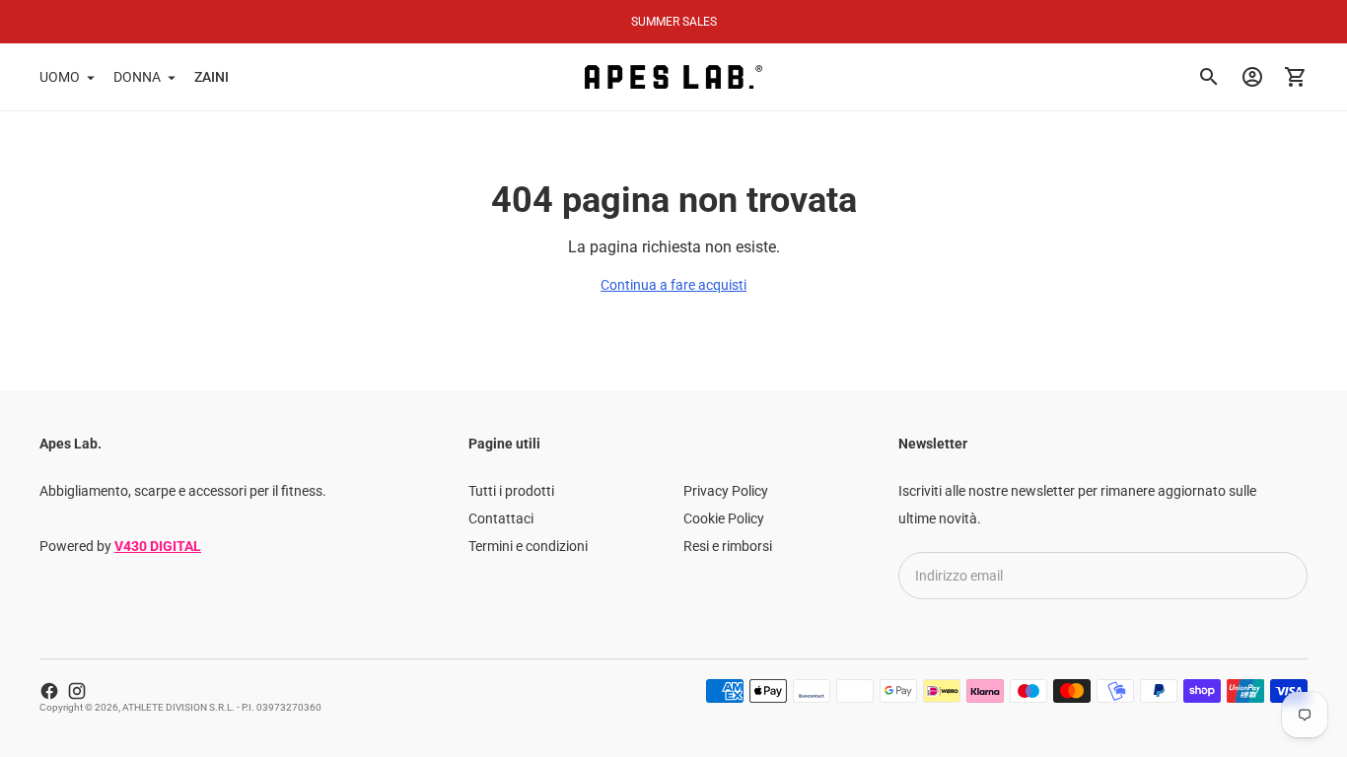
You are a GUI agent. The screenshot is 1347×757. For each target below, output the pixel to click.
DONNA (137, 77)
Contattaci (500, 518)
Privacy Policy (725, 491)
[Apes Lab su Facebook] (49, 691)
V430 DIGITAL (157, 546)
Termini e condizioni (528, 546)
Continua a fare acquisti (673, 285)
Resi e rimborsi (727, 546)
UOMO (59, 77)
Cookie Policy (723, 518)
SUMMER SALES (674, 22)
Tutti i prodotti (511, 491)
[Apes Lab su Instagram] (77, 691)
